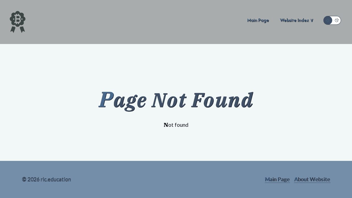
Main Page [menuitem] (258, 20)
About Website (312, 179)
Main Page (277, 179)
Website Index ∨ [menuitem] (297, 20)
